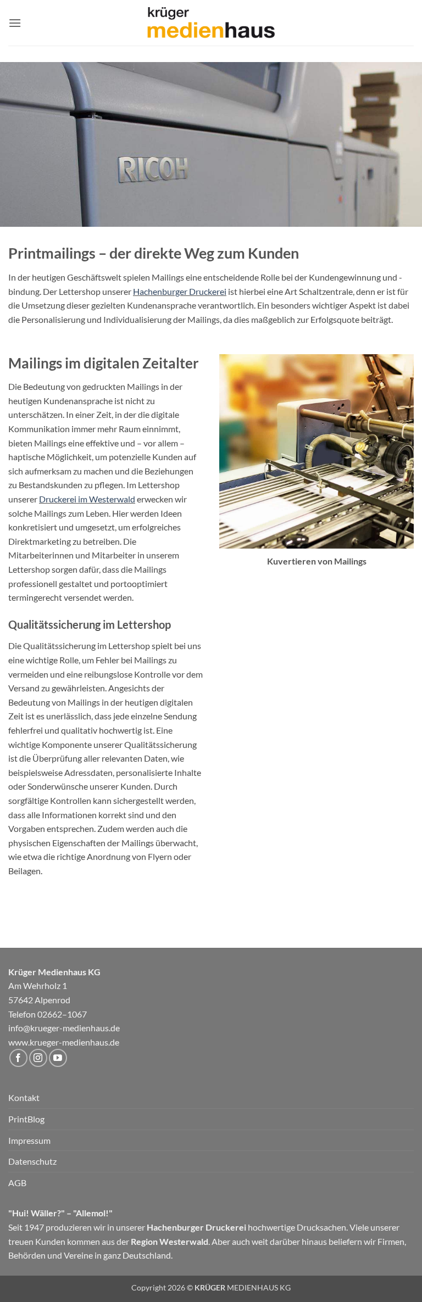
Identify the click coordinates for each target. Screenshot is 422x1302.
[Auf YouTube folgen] (58, 1058)
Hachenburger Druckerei (179, 291)
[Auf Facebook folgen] (18, 1058)
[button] (14, 22)
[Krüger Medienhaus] (211, 23)
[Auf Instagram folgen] (38, 1058)
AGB (17, 1182)
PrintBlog (26, 1119)
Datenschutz (32, 1161)
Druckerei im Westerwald (87, 499)
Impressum (29, 1140)
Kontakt (24, 1097)
